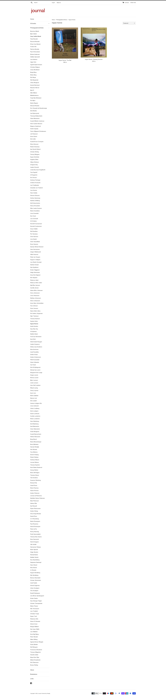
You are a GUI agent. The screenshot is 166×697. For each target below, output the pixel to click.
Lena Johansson (34, 295)
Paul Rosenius (34, 524)
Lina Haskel (33, 239)
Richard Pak (33, 483)
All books (39, 23)
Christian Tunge (34, 613)
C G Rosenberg (34, 518)
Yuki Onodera (34, 477)
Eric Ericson (33, 177)
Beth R (32, 90)
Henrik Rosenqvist (35, 526)
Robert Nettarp (34, 457)
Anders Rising (34, 511)
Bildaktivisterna (34, 95)
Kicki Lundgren (34, 411)
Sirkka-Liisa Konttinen (36, 347)
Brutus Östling (34, 665)
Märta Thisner (34, 606)
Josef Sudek (33, 583)
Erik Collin (33, 139)
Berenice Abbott (34, 31)
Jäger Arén (33, 62)
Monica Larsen (34, 377)
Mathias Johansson (35, 298)
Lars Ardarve (33, 59)
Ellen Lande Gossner (36, 208)
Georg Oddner (34, 470)
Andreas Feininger (35, 180)
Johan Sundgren (34, 588)
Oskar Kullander (34, 362)
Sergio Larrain (34, 375)
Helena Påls (33, 503)
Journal (39, 693)
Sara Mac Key (34, 329)
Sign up (59, 2)
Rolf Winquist (33, 647)
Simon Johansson (35, 300)
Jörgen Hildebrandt (35, 252)
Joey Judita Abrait (35, 36)
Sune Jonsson (34, 308)
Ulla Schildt (33, 544)
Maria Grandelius (35, 210)
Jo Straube (33, 570)
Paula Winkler (34, 644)
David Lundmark (34, 413)
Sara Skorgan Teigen (36, 601)
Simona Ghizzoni (35, 195)
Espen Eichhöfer (34, 157)
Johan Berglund (34, 82)
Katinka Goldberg (35, 200)
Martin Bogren (34, 103)
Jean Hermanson (35, 249)
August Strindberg (35, 572)
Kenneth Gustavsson (36, 226)
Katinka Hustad (34, 264)
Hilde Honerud (34, 254)
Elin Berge (33, 77)
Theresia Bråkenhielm (36, 116)
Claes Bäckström (35, 118)
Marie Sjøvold (34, 549)
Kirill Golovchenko (35, 203)
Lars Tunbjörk (34, 611)
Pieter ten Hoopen (35, 257)
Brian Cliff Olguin (34, 472)
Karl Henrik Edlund (35, 149)
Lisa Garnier (33, 190)
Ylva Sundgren (34, 590)
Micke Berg (33, 75)
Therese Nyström (35, 465)
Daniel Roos (33, 516)
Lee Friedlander (34, 185)
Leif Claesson (34, 134)
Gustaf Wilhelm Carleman (37, 121)
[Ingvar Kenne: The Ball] (65, 43)
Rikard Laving (34, 388)
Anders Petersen (34, 493)
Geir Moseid (33, 449)
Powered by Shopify (46, 693)
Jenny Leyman (34, 390)
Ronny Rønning (34, 531)
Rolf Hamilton (34, 231)
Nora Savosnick (34, 539)
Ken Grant (33, 216)
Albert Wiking (33, 639)
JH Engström (33, 175)
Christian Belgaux (35, 67)
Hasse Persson (34, 490)
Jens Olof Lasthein (35, 385)
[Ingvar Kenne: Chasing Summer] (94, 43)
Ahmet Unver (33, 624)
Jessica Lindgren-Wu (36, 403)
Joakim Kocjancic (35, 344)
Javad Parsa (33, 485)
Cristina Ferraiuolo (35, 182)
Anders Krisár (34, 354)
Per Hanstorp (34, 234)
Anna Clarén (33, 136)
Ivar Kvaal (33, 364)
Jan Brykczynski (34, 113)
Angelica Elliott (34, 159)
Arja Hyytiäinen (34, 267)
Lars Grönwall (34, 218)
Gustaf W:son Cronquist (36, 141)
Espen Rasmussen (35, 508)
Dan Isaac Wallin (34, 629)
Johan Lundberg (34, 408)
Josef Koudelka (34, 352)
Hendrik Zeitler (34, 654)
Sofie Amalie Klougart (36, 341)
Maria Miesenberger (35, 441)
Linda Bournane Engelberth (37, 169)
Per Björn (32, 100)
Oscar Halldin (34, 229)
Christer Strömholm (35, 580)
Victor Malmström (35, 429)
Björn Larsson (34, 380)
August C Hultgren (35, 259)
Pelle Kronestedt (34, 359)
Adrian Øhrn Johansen (36, 290)
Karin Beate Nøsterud (36, 467)
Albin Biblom (33, 92)
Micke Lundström (35, 418)
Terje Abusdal (34, 39)
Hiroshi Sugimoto (35, 585)
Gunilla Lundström (35, 416)
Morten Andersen (35, 54)
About (32, 670)
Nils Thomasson (34, 608)
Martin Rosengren (35, 521)
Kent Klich (33, 339)
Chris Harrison (34, 236)
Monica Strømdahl (35, 577)
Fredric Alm (33, 46)
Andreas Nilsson (34, 459)
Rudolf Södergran (35, 593)
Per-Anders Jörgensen (36, 313)
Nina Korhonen (34, 349)
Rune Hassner (34, 244)
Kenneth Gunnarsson (36, 223)
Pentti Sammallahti (35, 534)
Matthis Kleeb (34, 334)
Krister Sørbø (34, 598)
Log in (53, 2)
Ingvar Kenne (34, 323)
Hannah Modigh (34, 447)
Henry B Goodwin (35, 205)
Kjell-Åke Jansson (35, 285)
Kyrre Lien (33, 393)
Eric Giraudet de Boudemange (38, 108)
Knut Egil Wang (34, 634)
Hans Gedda (33, 193)
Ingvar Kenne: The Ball (65, 60)
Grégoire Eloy (34, 164)
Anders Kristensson (35, 357)
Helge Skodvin (34, 552)
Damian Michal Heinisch (36, 246)
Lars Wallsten (34, 631)
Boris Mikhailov (34, 444)
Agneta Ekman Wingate (36, 642)
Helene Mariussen (35, 436)
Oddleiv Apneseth (35, 57)
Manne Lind (33, 398)
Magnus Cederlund (35, 126)
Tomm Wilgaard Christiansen (38, 131)
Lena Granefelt (34, 213)
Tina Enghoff (33, 172)
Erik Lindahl (33, 400)
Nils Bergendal (34, 80)
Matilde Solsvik (34, 557)
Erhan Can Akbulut (35, 44)
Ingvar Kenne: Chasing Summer (94, 59)
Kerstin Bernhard (35, 85)
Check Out (133, 2)
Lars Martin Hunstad (35, 262)
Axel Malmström (34, 426)
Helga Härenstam (35, 272)
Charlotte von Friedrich (36, 187)
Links (32, 678)
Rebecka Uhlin (34, 619)
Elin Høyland (33, 277)
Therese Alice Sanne (36, 536)
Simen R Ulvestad (35, 621)
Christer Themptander (36, 603)
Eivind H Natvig (34, 454)
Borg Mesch (33, 439)
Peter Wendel (34, 636)
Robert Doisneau (35, 146)
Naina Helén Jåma (35, 311)
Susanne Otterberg (35, 480)
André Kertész (34, 326)
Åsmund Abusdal (34, 41)
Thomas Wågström (35, 652)
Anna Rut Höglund (35, 275)
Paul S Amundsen (35, 51)
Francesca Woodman (36, 649)
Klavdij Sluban (34, 554)
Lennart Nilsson (34, 462)
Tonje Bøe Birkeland (35, 98)
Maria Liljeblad (34, 395)
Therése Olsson (34, 475)
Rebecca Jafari (34, 280)
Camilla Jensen (34, 288)
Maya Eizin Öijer (34, 657)
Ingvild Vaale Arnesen (36, 64)
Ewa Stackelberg (34, 559)
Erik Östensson (34, 662)
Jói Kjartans (33, 331)
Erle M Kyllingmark (35, 367)
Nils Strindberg (34, 575)
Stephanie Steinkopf (35, 562)
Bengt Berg (33, 72)
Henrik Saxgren (34, 542)
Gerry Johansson (35, 293)
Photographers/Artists (39, 28)
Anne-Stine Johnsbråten (36, 303)
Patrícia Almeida (34, 49)
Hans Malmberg (34, 421)
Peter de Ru (33, 529)
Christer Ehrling (34, 151)
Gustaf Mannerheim (35, 434)
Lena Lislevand (34, 406)
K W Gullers (33, 221)
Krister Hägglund (34, 270)
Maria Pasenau (34, 488)
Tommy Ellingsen (35, 154)
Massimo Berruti (34, 87)
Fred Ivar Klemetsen (35, 336)
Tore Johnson (34, 305)
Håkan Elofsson (34, 162)
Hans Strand (33, 565)
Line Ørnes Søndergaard (37, 595)
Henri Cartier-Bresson (36, 123)
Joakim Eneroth (34, 167)
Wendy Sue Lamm (35, 370)
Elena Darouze (34, 144)
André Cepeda (34, 128)
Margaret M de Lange (36, 372)
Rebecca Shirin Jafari (36, 282)
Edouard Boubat (34, 105)
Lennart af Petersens (36, 495)
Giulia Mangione (34, 431)
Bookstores (33, 674)
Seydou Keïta (34, 321)
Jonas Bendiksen (35, 69)
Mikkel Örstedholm (35, 660)
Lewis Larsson (34, 382)
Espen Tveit (33, 616)
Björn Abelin (33, 34)
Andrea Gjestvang (35, 198)
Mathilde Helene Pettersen (37, 498)
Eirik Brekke (33, 110)
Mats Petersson (34, 500)
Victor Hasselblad (35, 241)
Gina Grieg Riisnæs (35, 513)
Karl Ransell (33, 506)
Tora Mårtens (34, 452)
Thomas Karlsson (35, 318)
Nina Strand (33, 567)
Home (32, 19)
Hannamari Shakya (35, 547)
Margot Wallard (34, 626)
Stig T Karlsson (34, 316)
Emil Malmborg (34, 424)
